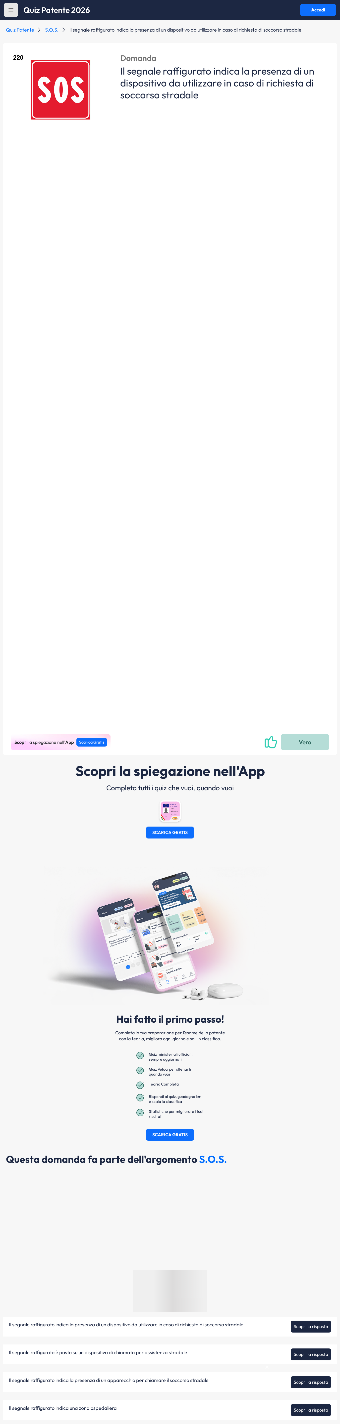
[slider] (288, 1407)
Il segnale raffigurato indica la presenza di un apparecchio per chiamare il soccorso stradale (109, 1380)
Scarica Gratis (91, 742)
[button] (11, 10)
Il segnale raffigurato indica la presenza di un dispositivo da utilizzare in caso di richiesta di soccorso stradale (126, 1325)
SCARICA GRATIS (170, 832)
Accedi (318, 10)
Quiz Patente (20, 30)
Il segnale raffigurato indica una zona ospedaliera (63, 1408)
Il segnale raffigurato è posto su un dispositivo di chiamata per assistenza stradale (98, 1352)
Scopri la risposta (311, 1326)
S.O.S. (51, 30)
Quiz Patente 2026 (56, 10)
